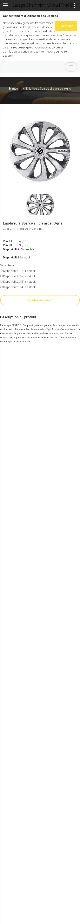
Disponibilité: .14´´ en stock (19, 287)
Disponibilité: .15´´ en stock (19, 281)
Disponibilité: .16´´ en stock (19, 276)
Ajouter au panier (40, 300)
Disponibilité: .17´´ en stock (19, 270)
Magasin (14, 88)
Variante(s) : (7, 265)
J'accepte (66, 26)
